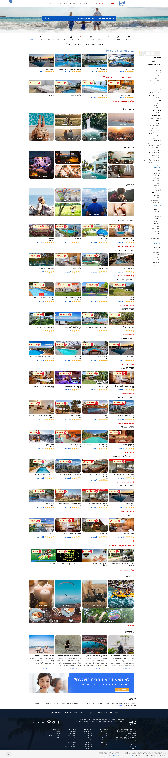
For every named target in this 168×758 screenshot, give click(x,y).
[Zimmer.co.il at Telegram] (43, 721)
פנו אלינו (119, 705)
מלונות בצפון (57, 741)
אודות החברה (132, 744)
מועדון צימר (133, 746)
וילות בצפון (57, 733)
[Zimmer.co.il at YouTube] (48, 721)
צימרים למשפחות (77, 4)
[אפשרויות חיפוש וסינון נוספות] (63, 27)
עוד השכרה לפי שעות (127, 394)
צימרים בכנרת (104, 741)
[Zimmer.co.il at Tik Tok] (33, 721)
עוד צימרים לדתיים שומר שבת (125, 276)
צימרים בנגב (104, 737)
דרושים (134, 748)
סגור (9, 754)
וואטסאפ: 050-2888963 (129, 735)
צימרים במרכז (104, 733)
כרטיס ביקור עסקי (56, 712)
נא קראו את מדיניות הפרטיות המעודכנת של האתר (121, 756)
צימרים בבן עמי (88, 741)
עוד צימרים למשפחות (127, 452)
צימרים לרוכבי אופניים (70, 746)
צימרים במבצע (72, 732)
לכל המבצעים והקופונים (126, 570)
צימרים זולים (73, 733)
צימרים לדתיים (72, 737)
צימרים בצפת (88, 743)
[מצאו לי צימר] (81, 683)
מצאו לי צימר (58, 4)
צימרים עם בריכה (72, 750)
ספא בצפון (57, 737)
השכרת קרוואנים (67, 4)
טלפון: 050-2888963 (130, 733)
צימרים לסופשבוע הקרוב (106, 3)
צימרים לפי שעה (72, 743)
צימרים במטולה (88, 739)
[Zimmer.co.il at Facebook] (58, 721)
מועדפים (52, 4)
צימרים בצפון (94, 4)
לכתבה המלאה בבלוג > (48, 668)
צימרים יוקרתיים (72, 735)
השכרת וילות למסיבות (54, 735)
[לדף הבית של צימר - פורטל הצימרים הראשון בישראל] (133, 722)
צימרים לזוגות (86, 4)
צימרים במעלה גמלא (86, 750)
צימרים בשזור (88, 735)
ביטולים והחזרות (102, 712)
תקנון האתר (90, 712)
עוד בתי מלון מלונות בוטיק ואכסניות (124, 482)
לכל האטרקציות (128, 625)
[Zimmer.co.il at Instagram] (53, 721)
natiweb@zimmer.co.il (129, 741)
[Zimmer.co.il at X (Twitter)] (38, 721)
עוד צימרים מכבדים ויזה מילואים (125, 246)
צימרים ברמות (88, 746)
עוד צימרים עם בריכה (127, 364)
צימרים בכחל (88, 737)
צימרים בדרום (104, 735)
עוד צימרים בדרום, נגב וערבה (125, 423)
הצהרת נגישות (78, 712)
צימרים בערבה (104, 739)
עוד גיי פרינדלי (129, 541)
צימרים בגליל (104, 744)
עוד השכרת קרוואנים (127, 335)
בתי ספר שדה (72, 748)
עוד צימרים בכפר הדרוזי (127, 511)
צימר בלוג (68, 712)
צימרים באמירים (88, 732)
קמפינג (74, 744)
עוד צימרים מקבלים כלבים (126, 305)
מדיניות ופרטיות (115, 712)
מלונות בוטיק (57, 739)
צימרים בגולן (104, 743)
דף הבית (133, 742)
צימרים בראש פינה (87, 744)
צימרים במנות (88, 748)
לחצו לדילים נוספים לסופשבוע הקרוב (122, 101)
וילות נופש (57, 732)
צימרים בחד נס (88, 733)
